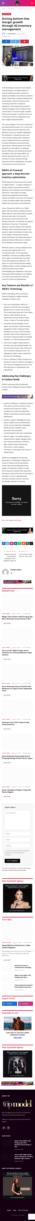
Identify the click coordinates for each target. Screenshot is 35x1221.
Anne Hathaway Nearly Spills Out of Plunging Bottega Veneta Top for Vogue (17, 757)
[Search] (32, 3)
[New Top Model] (17, 3)
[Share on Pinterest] (24, 41)
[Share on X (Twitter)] (15, 41)
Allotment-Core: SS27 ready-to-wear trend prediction (15, 723)
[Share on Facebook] (6, 41)
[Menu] (3, 3)
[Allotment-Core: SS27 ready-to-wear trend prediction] (17, 708)
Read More (7, 623)
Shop (14, 1210)
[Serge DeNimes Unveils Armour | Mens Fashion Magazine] (17, 931)
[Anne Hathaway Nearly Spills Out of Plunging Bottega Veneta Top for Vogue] (17, 742)
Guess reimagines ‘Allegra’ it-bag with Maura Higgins (16, 791)
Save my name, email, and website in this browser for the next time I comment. (17, 853)
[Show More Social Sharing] (31, 41)
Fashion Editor (12, 33)
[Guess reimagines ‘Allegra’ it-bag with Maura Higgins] (17, 776)
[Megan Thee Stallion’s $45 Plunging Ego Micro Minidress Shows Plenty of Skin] (17, 602)
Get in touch (23, 1210)
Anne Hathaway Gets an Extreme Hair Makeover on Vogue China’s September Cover (17, 688)
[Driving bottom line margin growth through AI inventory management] (17, 56)
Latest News (6, 14)
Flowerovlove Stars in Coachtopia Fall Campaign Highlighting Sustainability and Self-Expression (22, 968)
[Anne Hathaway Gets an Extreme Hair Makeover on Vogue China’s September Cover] (17, 672)
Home (9, 1210)
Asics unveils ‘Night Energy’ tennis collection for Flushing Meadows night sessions (17, 652)
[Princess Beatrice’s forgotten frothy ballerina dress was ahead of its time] (7, 987)
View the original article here (11, 520)
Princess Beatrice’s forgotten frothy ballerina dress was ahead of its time (23, 987)
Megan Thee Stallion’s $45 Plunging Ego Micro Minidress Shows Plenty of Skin (17, 618)
